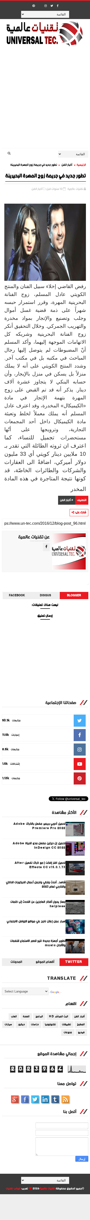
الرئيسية (81, 165)
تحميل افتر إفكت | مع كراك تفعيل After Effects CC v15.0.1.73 (40, 865)
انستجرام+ (15, 1099)
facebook (17, 595)
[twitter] (51, 6)
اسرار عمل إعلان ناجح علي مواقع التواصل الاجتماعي (36, 921)
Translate (60, 992)
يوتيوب (55, 1099)
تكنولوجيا (50, 1024)
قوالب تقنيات (13, 1188)
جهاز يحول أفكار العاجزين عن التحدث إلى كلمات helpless (38, 904)
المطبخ (81, 1024)
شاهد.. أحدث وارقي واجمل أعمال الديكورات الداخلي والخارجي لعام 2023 (36, 885)
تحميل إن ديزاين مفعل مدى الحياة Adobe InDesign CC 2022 (39, 845)
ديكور (21, 1024)
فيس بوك (25, 1099)
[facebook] (57, 6)
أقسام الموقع (45, 962)
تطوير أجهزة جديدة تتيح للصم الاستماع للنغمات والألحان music (38, 943)
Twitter (73, 962)
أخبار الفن (66, 165)
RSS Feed (65, 1099)
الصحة (26, 1016)
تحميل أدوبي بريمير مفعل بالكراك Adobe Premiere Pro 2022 (39, 826)
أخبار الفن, (36, 189)
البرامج (39, 1016)
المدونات (16, 962)
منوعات (68, 1032)
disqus (45, 595)
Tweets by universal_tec (86, 969)
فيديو (81, 1032)
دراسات (35, 1024)
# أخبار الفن (66, 500)
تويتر (35, 1099)
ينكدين (45, 1099)
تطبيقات (66, 1024)
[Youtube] (39, 4)
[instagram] (45, 6)
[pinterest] (33, 6)
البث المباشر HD (58, 1016)
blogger (74, 595)
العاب (14, 1016)
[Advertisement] (45, 100)
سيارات (8, 1024)
